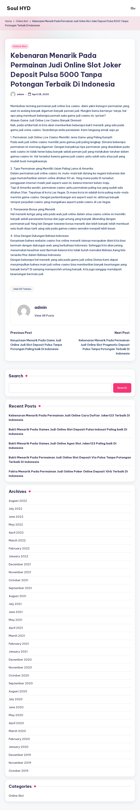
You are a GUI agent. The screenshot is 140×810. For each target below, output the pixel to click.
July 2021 (15, 604)
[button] (44, 315)
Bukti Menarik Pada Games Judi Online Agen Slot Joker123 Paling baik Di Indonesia (62, 446)
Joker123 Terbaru (22, 289)
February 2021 (19, 644)
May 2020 (16, 715)
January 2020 (19, 747)
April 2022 (16, 532)
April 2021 (16, 628)
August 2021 (17, 596)
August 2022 (18, 501)
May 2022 (16, 524)
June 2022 (16, 517)
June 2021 (16, 612)
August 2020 (18, 691)
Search (16, 375)
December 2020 (20, 659)
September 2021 (20, 588)
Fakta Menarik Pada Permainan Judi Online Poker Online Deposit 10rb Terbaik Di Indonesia (68, 474)
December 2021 (20, 564)
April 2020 (16, 723)
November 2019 (20, 763)
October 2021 (18, 580)
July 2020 (16, 699)
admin (40, 307)
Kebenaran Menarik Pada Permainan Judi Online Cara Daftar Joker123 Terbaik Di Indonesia (69, 418)
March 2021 (17, 636)
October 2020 (19, 675)
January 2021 (18, 651)
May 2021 (15, 620)
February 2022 (19, 548)
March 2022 (17, 540)
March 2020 (17, 731)
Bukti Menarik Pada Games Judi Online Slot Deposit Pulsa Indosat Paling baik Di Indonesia (68, 432)
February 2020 (19, 739)
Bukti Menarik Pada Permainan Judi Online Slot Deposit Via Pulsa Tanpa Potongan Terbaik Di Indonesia (70, 460)
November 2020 (20, 667)
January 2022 (18, 556)
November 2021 (20, 572)
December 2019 (20, 755)
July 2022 (15, 509)
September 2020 (21, 683)
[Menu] (133, 8)
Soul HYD (19, 8)
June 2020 (16, 707)
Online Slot (20, 46)
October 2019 (18, 771)
